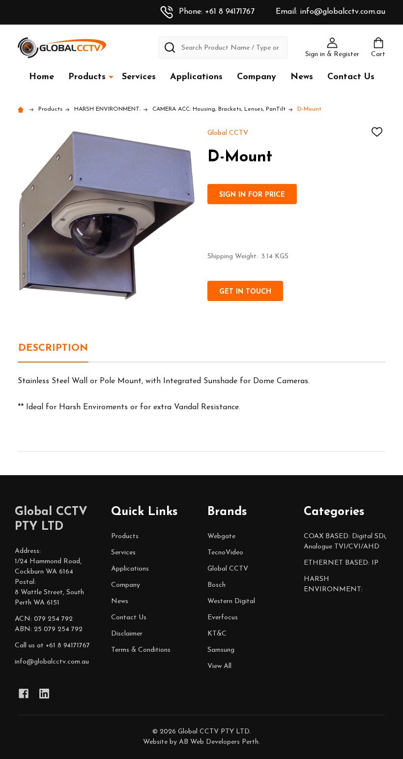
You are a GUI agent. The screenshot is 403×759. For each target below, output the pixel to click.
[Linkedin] (44, 693)
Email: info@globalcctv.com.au (330, 12)
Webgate (221, 536)
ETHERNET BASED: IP (341, 563)
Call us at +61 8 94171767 (52, 645)
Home (41, 77)
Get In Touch (245, 292)
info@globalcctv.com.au (52, 662)
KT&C (217, 634)
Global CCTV (227, 569)
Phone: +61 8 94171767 (217, 12)
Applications (196, 77)
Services (139, 77)
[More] (111, 77)
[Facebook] (23, 693)
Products (87, 77)
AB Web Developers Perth (219, 742)
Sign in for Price (252, 195)
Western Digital (231, 601)
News (301, 77)
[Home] (22, 109)
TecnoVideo (225, 552)
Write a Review (172, 444)
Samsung (220, 650)
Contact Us (350, 77)
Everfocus (222, 617)
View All (219, 666)
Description (53, 348)
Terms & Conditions (141, 650)
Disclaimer (127, 634)
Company (256, 77)
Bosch (216, 585)
